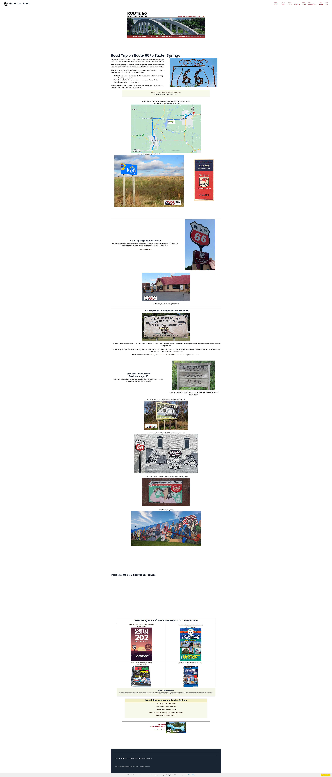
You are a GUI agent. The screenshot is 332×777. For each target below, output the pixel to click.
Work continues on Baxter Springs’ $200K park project (166, 92)
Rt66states (276, 3)
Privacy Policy (191, 775)
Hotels (296, 4)
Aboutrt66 (289, 3)
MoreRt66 (320, 3)
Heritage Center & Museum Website (160, 355)
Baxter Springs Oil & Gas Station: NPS (166, 706)
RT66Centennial (311, 3)
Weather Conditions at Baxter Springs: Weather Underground (166, 712)
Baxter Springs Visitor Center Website (166, 703)
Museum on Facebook (179, 355)
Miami (138, 67)
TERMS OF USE (134, 758)
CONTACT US (148, 758)
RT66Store (304, 3)
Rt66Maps (283, 3)
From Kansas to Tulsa (160, 729)
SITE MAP (117, 758)
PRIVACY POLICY (125, 758)
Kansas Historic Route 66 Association (166, 715)
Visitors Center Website (145, 249)
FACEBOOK (141, 758)
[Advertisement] (166, 46)
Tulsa (162, 67)
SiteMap (327, 3)
